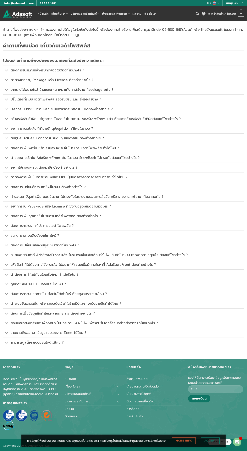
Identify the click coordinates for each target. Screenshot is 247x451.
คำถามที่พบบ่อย (137, 379)
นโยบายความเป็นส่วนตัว (142, 386)
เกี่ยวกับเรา (58, 14)
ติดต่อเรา (150, 14)
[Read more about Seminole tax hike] (242, 3)
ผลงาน (136, 14)
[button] (232, 3)
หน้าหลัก (43, 14)
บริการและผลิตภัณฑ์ (84, 14)
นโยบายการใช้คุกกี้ (138, 394)
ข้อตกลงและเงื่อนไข (139, 401)
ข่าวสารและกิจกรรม (114, 14)
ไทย (209, 3)
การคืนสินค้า (134, 416)
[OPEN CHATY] (237, 442)
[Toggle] (6, 70)
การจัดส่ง (132, 409)
